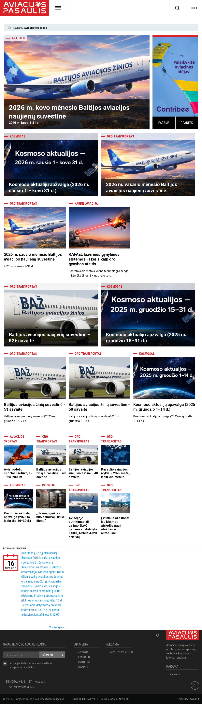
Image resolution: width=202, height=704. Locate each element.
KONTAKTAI (84, 657)
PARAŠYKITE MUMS (24, 687)
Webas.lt (194, 698)
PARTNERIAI (84, 662)
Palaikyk (83, 666)
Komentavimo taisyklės (115, 698)
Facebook (39, 681)
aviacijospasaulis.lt (120, 652)
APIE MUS (83, 652)
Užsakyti (47, 654)
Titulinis (17, 27)
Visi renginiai (56, 627)
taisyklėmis (45, 663)
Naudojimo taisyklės (85, 698)
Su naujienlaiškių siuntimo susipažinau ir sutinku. (30, 665)
